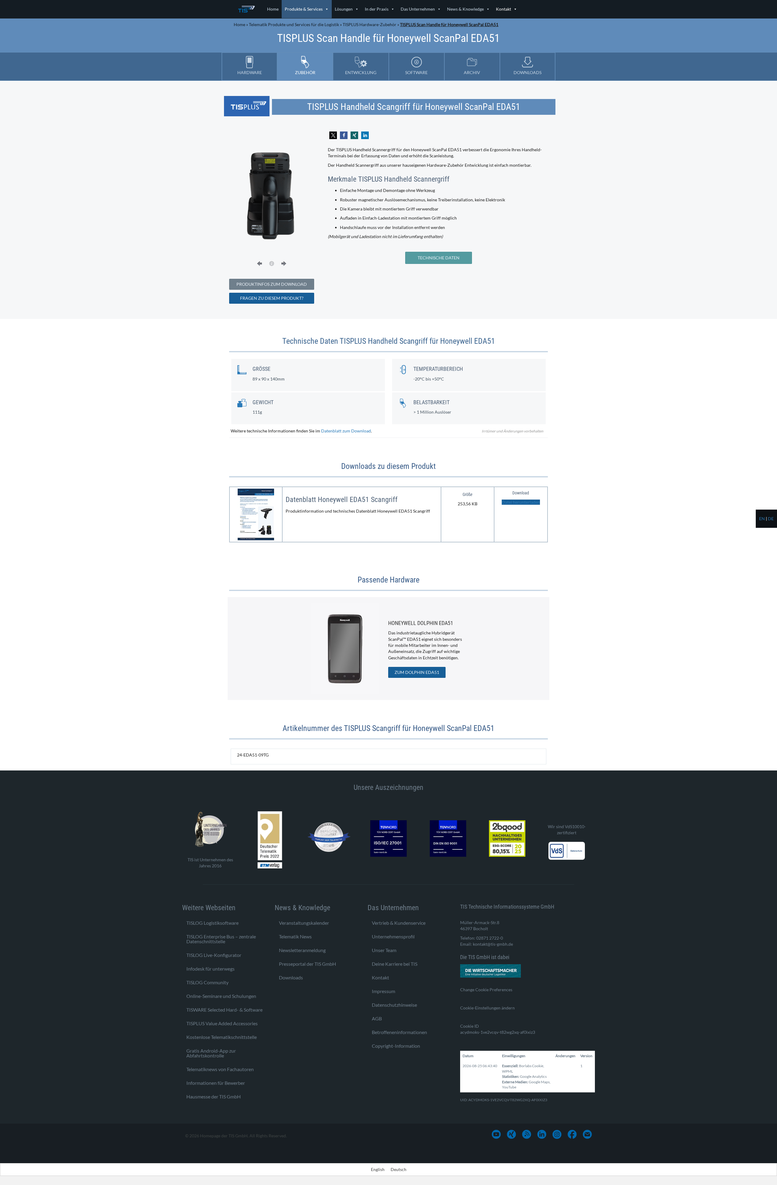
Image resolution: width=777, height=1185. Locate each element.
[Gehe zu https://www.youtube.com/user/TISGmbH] (496, 1134)
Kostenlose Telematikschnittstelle (221, 1037)
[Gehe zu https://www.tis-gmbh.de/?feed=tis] (526, 1134)
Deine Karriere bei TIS (394, 963)
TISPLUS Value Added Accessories (222, 1023)
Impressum (383, 991)
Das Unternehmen (418, 9)
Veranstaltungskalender (304, 922)
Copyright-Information (396, 1045)
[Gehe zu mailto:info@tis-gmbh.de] (587, 1134)
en (762, 518)
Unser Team (384, 950)
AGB (377, 1018)
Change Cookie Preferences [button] (486, 989)
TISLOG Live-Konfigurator (213, 955)
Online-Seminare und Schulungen (221, 996)
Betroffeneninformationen (399, 1032)
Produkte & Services (304, 9)
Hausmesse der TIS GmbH (213, 1096)
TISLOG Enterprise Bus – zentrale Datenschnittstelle (221, 938)
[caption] (272, 264)
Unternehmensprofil (393, 936)
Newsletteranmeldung (302, 950)
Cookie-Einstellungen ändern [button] (487, 1007)
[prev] (259, 264)
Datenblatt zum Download (346, 430)
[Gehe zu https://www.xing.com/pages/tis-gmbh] (511, 1134)
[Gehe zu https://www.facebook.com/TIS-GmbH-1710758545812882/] (572, 1134)
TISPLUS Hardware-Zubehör (369, 24)
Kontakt (503, 9)
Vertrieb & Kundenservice (399, 922)
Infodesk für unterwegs (210, 968)
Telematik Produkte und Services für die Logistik (294, 24)
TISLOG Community (207, 982)
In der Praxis (376, 9)
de (771, 518)
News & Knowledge (465, 9)
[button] (333, 135)
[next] (284, 264)
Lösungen (344, 9)
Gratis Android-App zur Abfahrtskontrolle (211, 1052)
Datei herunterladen (521, 502)
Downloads (291, 977)
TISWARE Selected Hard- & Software (224, 1009)
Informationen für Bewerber (215, 1082)
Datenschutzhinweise (394, 1004)
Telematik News (295, 936)
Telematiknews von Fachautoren (220, 1069)
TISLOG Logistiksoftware (212, 922)
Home (273, 9)
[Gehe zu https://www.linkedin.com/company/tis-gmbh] (541, 1134)
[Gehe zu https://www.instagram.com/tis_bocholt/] (557, 1134)
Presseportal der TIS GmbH (307, 963)
